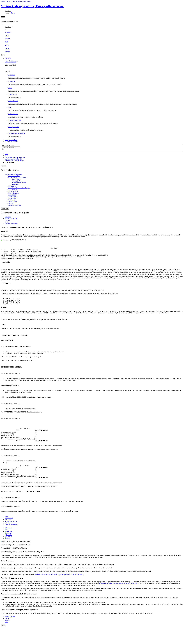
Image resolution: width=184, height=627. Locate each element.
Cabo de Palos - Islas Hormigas (14, 161)
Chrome (7, 620)
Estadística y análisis (14, 120)
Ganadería (11, 81)
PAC (9, 107)
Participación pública (11, 140)
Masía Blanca (12, 201)
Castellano (8, 32)
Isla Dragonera (12, 189)
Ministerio (8, 58)
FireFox (7, 618)
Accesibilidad (9, 518)
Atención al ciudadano (11, 141)
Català (6, 42)
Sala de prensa (9, 60)
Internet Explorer (10, 616)
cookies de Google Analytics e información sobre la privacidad (118, 583)
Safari (6, 622)
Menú (16, 21)
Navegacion (5, 208)
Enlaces (10, 203)
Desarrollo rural (13, 101)
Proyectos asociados (14, 205)
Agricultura (11, 75)
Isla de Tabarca (13, 196)
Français (7, 39)
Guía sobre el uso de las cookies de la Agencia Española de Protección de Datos (59, 574)
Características (16, 179)
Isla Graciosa (12, 195)
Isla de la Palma (13, 198)
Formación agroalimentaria (16, 133)
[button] (92, 22)
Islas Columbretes (13, 193)
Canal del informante (11, 524)
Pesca (10, 88)
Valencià (7, 52)
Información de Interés (19, 183)
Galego (7, 45)
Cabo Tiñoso (12, 186)
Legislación (15, 184)
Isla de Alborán (13, 191)
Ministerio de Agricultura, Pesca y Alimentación (32, 6)
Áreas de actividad (10, 62)
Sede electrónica (13, 114)
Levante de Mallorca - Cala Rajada (19, 188)
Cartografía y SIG (13, 127)
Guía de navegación (11, 521)
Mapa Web (8, 519)
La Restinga (12, 200)
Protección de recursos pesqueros (15, 157)
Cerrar (3, 625)
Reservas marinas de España (13, 159)
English (7, 35)
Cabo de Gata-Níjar (14, 176)
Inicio (6, 154)
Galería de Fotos (17, 181)
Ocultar (4, 166)
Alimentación (12, 94)
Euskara (7, 48)
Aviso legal (8, 523)
